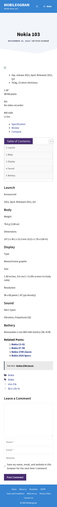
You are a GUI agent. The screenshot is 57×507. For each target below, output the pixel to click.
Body (10, 154)
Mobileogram (16, 4)
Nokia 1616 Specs (21, 355)
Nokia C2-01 (18, 344)
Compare (16, 131)
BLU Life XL (14, 388)
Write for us (32, 493)
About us (23, 489)
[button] (37, 6)
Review (15, 127)
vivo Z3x (12, 384)
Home (14, 489)
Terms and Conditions (15, 493)
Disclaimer (33, 489)
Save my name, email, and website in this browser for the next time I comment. (29, 466)
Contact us (28, 498)
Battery (11, 175)
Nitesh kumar (40, 41)
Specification (18, 124)
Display (11, 161)
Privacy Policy (45, 493)
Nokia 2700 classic (22, 351)
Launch (11, 147)
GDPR (42, 489)
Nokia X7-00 (18, 348)
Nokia (11, 375)
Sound (11, 168)
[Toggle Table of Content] (50, 141)
